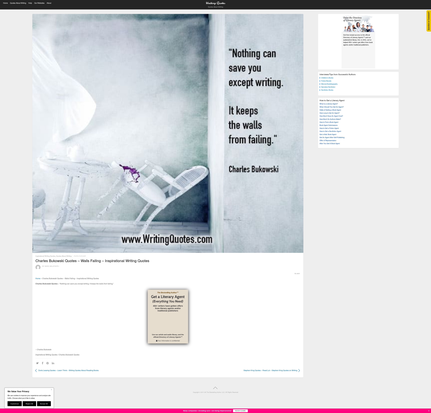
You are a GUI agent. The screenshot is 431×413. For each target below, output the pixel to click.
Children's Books (327, 77)
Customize (15, 404)
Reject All (29, 404)
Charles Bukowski (80, 256)
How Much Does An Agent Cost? (331, 116)
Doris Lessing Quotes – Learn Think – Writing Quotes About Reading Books (68, 370)
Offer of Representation (328, 140)
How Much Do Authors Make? (330, 119)
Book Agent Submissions (329, 125)
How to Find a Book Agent (329, 122)
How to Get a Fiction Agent (329, 128)
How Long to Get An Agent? (330, 113)
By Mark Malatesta (50, 266)
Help (30, 3)
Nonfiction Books (327, 90)
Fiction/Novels (326, 81)
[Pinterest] (48, 363)
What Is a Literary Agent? (329, 103)
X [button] (428, 411)
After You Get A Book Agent (330, 143)
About (49, 3)
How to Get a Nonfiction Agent (330, 131)
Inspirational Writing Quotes (45, 256)
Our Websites (39, 3)
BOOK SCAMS (240, 411)
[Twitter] (38, 363)
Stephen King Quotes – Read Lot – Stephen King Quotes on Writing (236, 370)
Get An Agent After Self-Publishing (332, 137)
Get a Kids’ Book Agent (328, 134)
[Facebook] (43, 363)
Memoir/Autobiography (329, 84)
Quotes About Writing (18, 3)
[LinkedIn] (53, 363)
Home (5, 3)
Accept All (44, 404)
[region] (29, 398)
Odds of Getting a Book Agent (330, 110)
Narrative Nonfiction (328, 87)
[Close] (51, 389)
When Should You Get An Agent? (332, 107)
